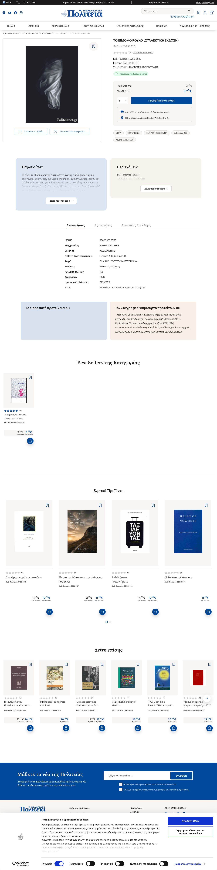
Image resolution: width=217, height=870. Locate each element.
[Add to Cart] (30, 441)
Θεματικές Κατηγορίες (130, 26)
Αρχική (6, 33)
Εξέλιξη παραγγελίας (205, 2)
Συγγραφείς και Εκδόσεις (195, 26)
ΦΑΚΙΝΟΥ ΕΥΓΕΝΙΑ (124, 46)
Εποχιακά (33, 26)
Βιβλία (11, 26)
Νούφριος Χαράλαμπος (127, 331)
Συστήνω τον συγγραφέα (72, 131)
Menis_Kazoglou (145, 314)
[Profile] (205, 13)
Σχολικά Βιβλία (60, 26)
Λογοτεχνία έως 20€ (124, 139)
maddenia (165, 327)
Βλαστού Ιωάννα (144, 319)
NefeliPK (154, 327)
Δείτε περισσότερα (61, 201)
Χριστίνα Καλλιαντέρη (152, 331)
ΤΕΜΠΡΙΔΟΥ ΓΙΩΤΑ (13, 418)
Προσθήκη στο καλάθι (161, 100)
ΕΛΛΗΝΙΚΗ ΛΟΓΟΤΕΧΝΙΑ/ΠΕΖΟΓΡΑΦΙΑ (139, 67)
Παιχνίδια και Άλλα (93, 26)
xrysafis (159, 314)
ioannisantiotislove (125, 327)
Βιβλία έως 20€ (180, 133)
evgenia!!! (159, 319)
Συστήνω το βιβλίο (33, 131)
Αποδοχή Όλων (190, 821)
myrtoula (120, 319)
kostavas (176, 314)
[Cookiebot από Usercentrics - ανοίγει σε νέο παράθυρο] (20, 863)
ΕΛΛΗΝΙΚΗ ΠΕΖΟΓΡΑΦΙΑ (41, 33)
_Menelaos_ (121, 314)
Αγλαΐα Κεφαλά (173, 331)
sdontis (167, 314)
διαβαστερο (142, 327)
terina (168, 319)
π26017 (176, 319)
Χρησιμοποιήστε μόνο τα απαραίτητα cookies (190, 831)
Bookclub (161, 26)
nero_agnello (139, 323)
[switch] (90, 863)
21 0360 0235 (28, 2)
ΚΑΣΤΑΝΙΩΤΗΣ (130, 62)
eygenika (151, 323)
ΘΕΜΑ (13, 33)
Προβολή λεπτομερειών (187, 863)
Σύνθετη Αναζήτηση (182, 16)
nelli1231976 (166, 323)
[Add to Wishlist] (93, 46)
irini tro (130, 319)
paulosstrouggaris (180, 327)
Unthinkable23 (123, 323)
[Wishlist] (198, 13)
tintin (132, 314)
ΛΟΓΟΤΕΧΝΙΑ (23, 33)
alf (158, 323)
